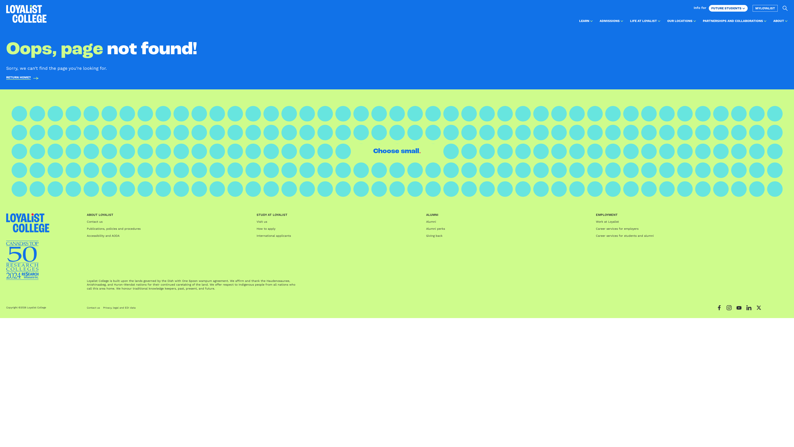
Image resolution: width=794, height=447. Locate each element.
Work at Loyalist (607, 221)
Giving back (434, 235)
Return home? (18, 77)
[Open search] (785, 8)
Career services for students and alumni (625, 235)
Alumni (431, 221)
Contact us (95, 221)
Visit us (262, 221)
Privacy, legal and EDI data (119, 307)
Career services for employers (617, 228)
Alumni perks (435, 228)
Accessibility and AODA (103, 235)
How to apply (266, 228)
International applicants (274, 235)
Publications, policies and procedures (114, 228)
